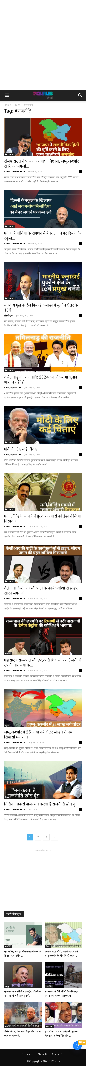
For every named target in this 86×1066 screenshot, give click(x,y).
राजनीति (8, 653)
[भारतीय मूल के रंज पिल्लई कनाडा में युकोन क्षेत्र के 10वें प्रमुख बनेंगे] (43, 281)
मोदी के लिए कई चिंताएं (20, 449)
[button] (80, 95)
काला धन (49, 1026)
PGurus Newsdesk (14, 171)
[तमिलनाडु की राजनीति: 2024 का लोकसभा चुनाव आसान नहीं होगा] (43, 353)
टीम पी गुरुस (8, 315)
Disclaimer (28, 1054)
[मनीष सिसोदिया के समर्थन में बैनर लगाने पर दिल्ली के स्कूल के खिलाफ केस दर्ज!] (43, 209)
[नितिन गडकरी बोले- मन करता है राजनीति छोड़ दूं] (43, 780)
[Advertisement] (43, 45)
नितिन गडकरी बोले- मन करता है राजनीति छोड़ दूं (39, 804)
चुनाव (7, 725)
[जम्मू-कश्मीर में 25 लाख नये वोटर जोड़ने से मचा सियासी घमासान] (43, 708)
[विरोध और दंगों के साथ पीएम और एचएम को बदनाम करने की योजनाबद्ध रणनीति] (23, 1015)
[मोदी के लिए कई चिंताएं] (43, 425)
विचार (7, 797)
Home (7, 105)
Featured (9, 154)
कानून (7, 986)
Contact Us (58, 1054)
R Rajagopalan (13, 387)
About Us (43, 1054)
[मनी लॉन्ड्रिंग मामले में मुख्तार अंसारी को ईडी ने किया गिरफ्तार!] (43, 492)
